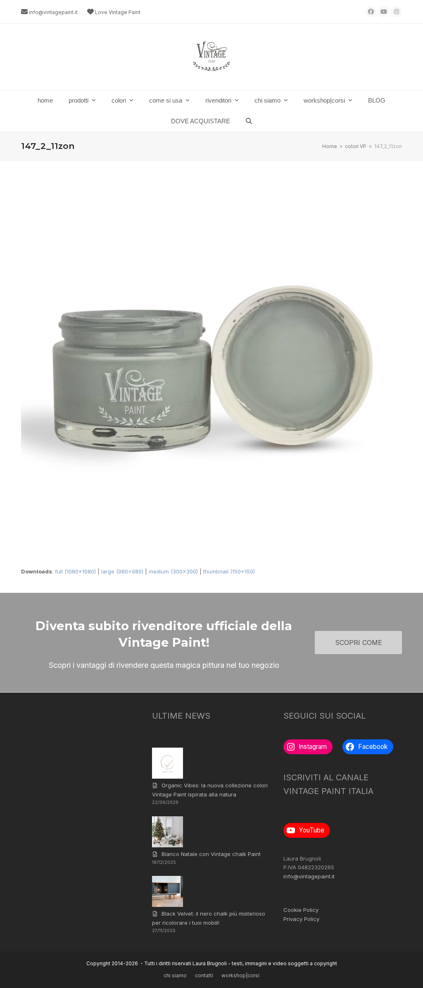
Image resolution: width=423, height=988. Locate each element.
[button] (249, 121)
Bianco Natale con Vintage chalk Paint (211, 854)
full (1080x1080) (75, 571)
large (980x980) (122, 571)
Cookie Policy (300, 909)
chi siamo (175, 975)
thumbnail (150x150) (229, 571)
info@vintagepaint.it (53, 12)
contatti (204, 975)
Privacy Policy (301, 919)
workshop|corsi (240, 975)
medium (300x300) (173, 571)
